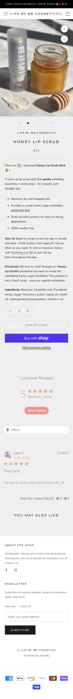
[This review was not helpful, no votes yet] (65, 498)
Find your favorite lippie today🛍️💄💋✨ (36, 4)
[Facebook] (6, 570)
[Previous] (20, 123)
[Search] (60, 13)
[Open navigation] (6, 13)
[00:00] (36, 67)
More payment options (36, 347)
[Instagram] (15, 570)
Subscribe (20, 630)
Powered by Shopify (36, 655)
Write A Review (36, 411)
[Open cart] (67, 14)
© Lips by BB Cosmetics (36, 650)
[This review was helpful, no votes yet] (57, 498)
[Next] (52, 123)
